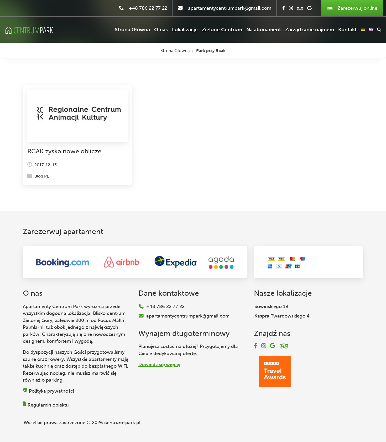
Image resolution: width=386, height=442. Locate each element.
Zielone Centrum (222, 30)
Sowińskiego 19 (271, 306)
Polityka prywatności (51, 391)
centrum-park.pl (122, 422)
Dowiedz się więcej (159, 364)
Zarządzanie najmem (309, 30)
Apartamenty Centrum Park (53, 306)
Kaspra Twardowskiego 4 (282, 316)
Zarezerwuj (356, 8)
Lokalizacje (185, 30)
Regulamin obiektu (48, 405)
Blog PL (41, 176)
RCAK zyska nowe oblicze (64, 151)
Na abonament (263, 30)
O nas (161, 30)
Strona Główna (132, 30)
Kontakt (347, 30)
